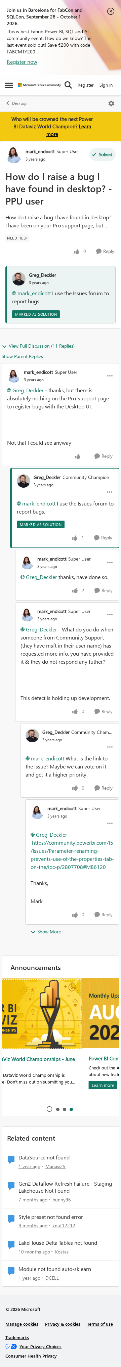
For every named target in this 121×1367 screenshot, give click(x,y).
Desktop (19, 103)
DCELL (52, 1278)
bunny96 (61, 1199)
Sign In (106, 85)
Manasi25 (55, 1166)
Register (86, 85)
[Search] (68, 85)
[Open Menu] (111, 103)
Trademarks (17, 1337)
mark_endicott (40, 151)
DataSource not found (44, 1157)
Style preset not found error (50, 1217)
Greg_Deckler (42, 275)
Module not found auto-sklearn (54, 1269)
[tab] (57, 1109)
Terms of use (100, 1324)
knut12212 (63, 1225)
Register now (22, 61)
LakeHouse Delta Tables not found (57, 1242)
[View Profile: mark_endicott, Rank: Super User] (13, 154)
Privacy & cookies (62, 1324)
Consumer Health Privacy (31, 1356)
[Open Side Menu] (9, 85)
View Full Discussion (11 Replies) (42, 346)
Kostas (62, 1251)
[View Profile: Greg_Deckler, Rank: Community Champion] (23, 481)
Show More (49, 931)
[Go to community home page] (39, 85)
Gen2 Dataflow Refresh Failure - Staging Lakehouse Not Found (65, 1187)
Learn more (23, 1085)
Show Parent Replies (22, 356)
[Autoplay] (49, 1109)
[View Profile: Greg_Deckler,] (19, 278)
